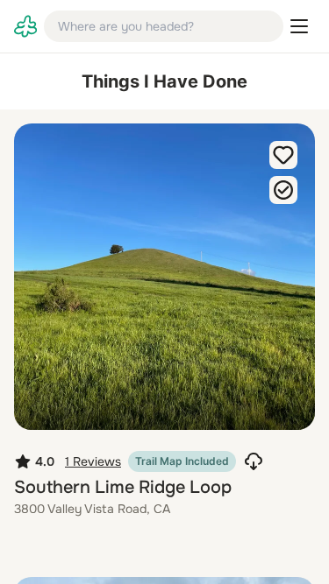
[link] (25, 26)
